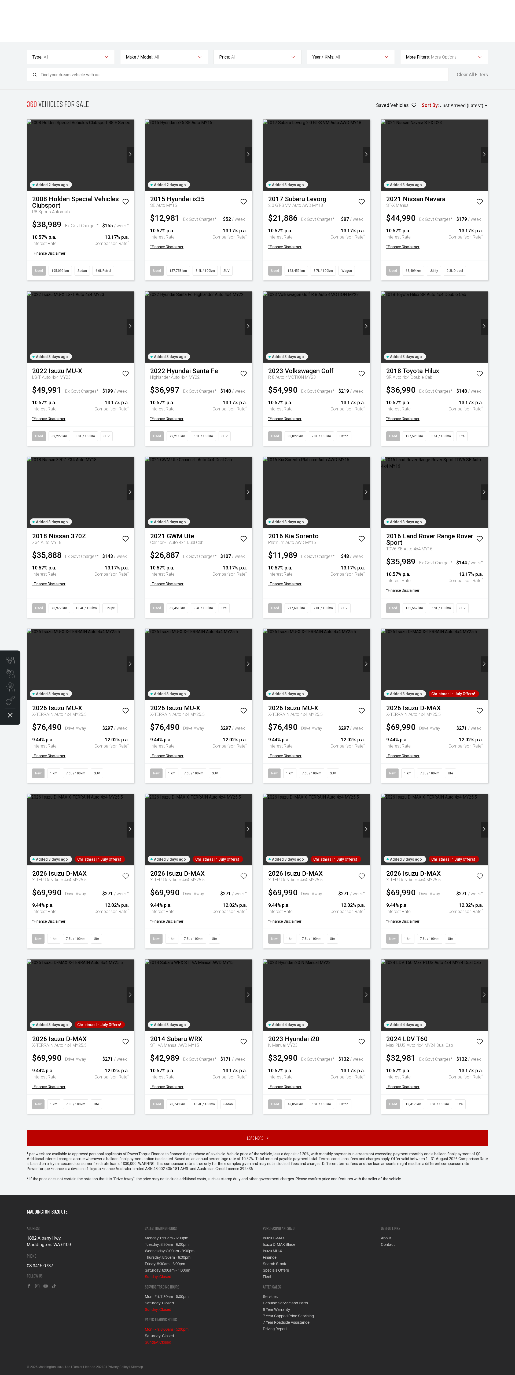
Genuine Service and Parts (285, 1303)
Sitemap (137, 1367)
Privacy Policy (118, 1367)
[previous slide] (30, 155)
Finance (270, 1257)
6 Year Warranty (276, 1310)
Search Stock (274, 1264)
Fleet (267, 1277)
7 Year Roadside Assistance (286, 1323)
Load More (255, 1138)
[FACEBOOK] (29, 1286)
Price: (224, 57)
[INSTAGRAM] (37, 1286)
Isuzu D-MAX (274, 1238)
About (386, 1238)
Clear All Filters (472, 74)
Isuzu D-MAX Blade (279, 1245)
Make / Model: (139, 57)
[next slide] (130, 155)
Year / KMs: (323, 57)
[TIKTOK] (54, 1286)
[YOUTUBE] (45, 1286)
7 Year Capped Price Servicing (288, 1316)
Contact (388, 1245)
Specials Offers (276, 1270)
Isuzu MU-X (272, 1251)
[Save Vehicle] (125, 203)
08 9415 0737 (40, 1266)
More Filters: (418, 57)
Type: (37, 57)
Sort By (430, 105)
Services (270, 1297)
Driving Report (275, 1329)
